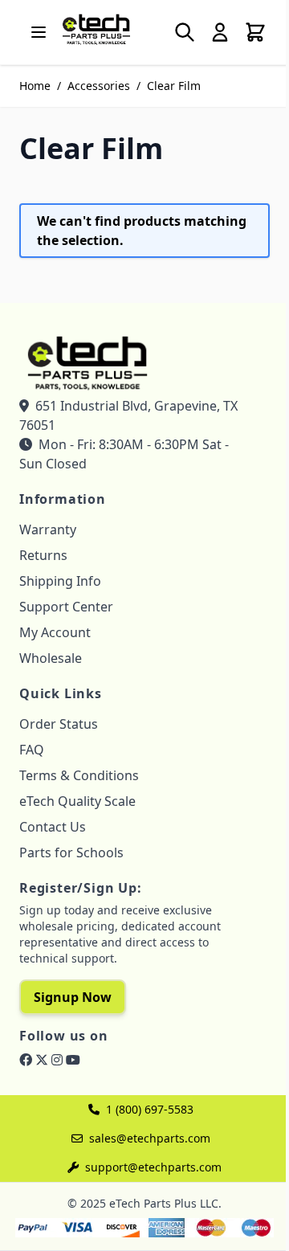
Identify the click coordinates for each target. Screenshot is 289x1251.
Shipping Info (60, 581)
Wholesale (50, 658)
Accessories (98, 85)
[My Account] (220, 32)
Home (35, 85)
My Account (55, 632)
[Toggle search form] (184, 32)
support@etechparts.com (153, 1167)
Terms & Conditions (79, 775)
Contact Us (52, 827)
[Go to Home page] (96, 29)
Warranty (47, 529)
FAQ (31, 749)
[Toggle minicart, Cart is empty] (255, 32)
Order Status (58, 724)
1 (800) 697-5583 (149, 1109)
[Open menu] (38, 32)
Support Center (66, 606)
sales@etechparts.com (149, 1138)
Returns (43, 555)
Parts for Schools (71, 852)
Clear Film (174, 85)
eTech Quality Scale (77, 801)
